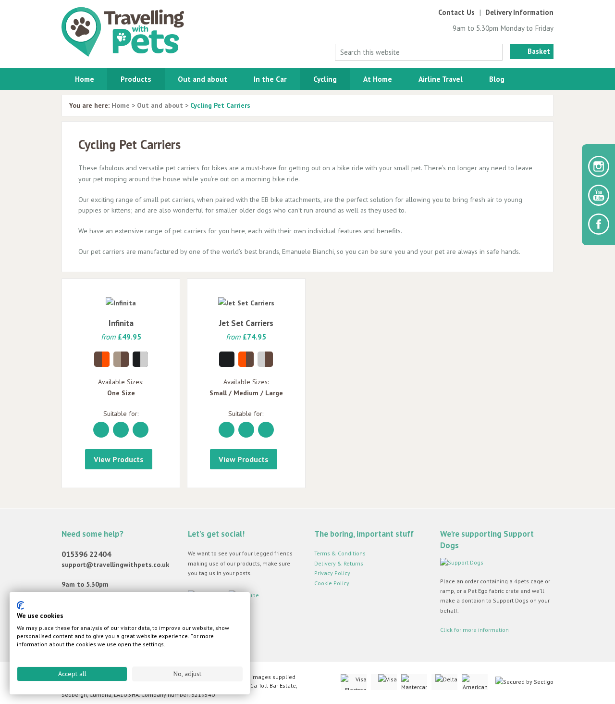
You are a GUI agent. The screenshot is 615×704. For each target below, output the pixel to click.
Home (84, 79)
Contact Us (456, 12)
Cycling (325, 79)
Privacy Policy (332, 573)
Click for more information (474, 629)
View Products (119, 459)
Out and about (202, 79)
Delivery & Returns (338, 563)
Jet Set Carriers (246, 323)
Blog (496, 79)
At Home (377, 79)
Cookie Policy (331, 583)
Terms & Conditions (340, 553)
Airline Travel (440, 79)
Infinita (121, 323)
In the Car (270, 79)
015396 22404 (86, 554)
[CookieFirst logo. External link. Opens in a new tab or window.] (20, 605)
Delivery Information (519, 12)
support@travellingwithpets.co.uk (115, 564)
